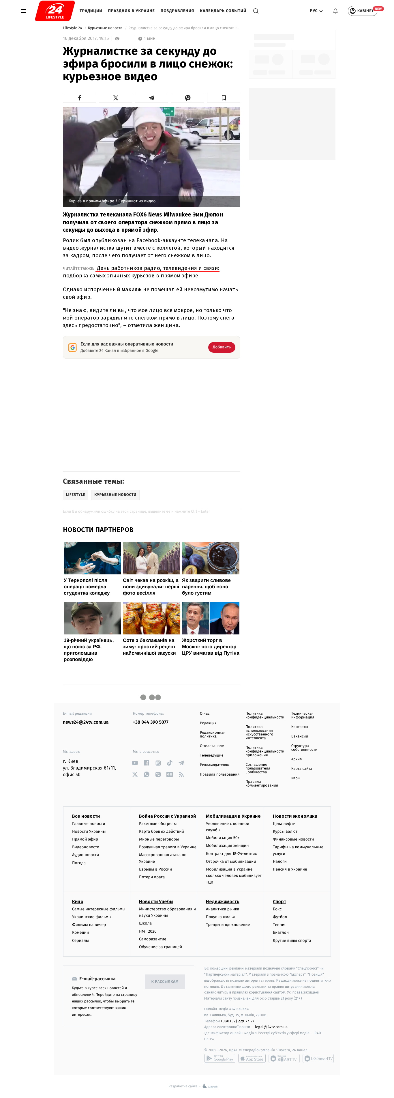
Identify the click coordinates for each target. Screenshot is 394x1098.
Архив (296, 759)
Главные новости (88, 823)
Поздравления (177, 10)
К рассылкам (165, 982)
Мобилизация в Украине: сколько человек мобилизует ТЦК (234, 876)
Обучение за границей (160, 946)
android (219, 1058)
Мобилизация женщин (227, 845)
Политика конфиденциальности (264, 715)
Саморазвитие (152, 939)
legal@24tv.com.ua (271, 1027)
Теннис (279, 924)
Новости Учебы (156, 901)
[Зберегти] (223, 97)
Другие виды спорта (292, 940)
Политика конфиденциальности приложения (264, 751)
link (135, 763)
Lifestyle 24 (73, 28)
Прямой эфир (85, 839)
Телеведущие (212, 755)
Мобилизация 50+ (222, 837)
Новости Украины (89, 831)
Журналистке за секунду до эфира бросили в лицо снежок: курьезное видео (184, 28)
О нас (204, 714)
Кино (77, 901)
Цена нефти (284, 823)
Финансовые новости (293, 839)
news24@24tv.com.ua (86, 722)
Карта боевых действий (161, 831)
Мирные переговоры (159, 839)
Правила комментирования (261, 783)
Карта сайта (301, 769)
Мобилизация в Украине (233, 816)
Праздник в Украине (131, 10)
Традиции (91, 10)
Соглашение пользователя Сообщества (257, 768)
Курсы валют (285, 831)
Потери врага (152, 877)
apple (252, 1058)
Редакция (208, 723)
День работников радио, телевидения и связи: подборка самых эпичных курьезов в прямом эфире (141, 272)
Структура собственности (304, 748)
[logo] (55, 11)
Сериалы (80, 940)
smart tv (284, 1058)
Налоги (280, 861)
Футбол (280, 916)
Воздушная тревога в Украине (167, 847)
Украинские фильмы (91, 916)
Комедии (80, 932)
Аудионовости (85, 854)
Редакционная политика (212, 734)
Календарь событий (223, 10)
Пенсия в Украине (290, 869)
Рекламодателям (215, 765)
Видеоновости (86, 847)
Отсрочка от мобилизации (231, 861)
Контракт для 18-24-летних (231, 853)
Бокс (277, 909)
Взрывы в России (155, 869)
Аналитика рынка (222, 909)
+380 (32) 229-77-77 (237, 1021)
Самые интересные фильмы (98, 909)
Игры (296, 778)
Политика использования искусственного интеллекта (259, 732)
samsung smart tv (318, 1058)
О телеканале (212, 746)
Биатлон (281, 932)
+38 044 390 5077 (150, 722)
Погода (79, 862)
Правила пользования (219, 774)
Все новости (86, 816)
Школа (145, 923)
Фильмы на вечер (89, 924)
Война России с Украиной (167, 816)
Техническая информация (302, 715)
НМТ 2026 (148, 931)
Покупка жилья (220, 916)
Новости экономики (295, 816)
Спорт (279, 901)
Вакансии (299, 736)
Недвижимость (222, 901)
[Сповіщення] (335, 11)
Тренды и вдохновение (228, 924)
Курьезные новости (105, 28)
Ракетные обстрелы (158, 823)
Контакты (299, 727)
